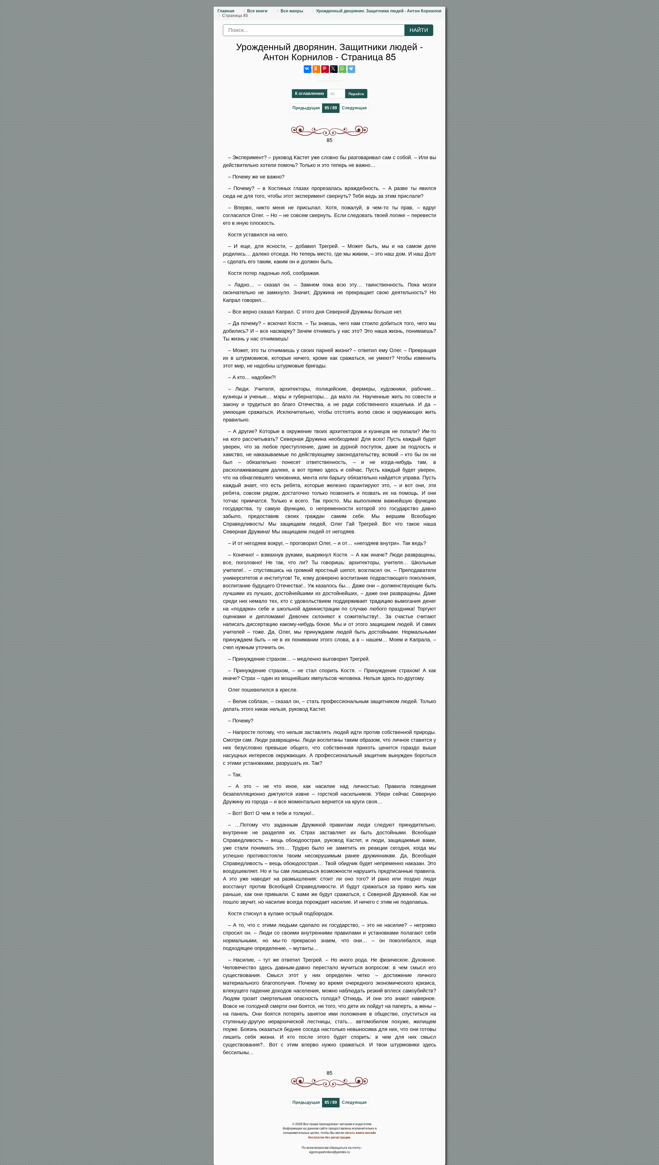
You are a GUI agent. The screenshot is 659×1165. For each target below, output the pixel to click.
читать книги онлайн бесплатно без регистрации (342, 1135)
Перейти (356, 93)
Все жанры (292, 11)
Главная (226, 11)
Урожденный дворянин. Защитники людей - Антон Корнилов (378, 11)
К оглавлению (309, 93)
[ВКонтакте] (307, 69)
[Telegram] (351, 69)
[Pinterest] (325, 69)
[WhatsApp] (342, 69)
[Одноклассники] (316, 69)
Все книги (257, 11)
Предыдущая (306, 108)
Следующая (354, 108)
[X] (334, 69)
